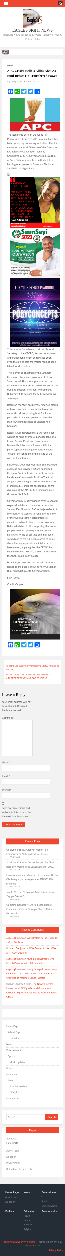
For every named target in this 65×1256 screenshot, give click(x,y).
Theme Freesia (32, 1246)
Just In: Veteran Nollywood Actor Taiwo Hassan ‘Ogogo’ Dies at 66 (30, 894)
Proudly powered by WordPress (19, 1242)
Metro (11, 1081)
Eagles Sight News (32, 30)
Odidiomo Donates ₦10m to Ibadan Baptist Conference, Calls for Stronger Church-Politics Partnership (30, 909)
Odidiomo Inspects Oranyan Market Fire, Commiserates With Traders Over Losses (27, 852)
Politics (10, 1068)
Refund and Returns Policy (20, 1169)
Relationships (13, 1099)
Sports (11, 1056)
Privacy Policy (13, 1163)
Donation (15, 1038)
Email (6, 776)
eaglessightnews (15, 82)
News (10, 66)
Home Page (12, 1026)
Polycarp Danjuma (15, 948)
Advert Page (14, 1032)
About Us (11, 1139)
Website (6, 790)
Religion (15, 1092)
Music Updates (17, 1062)
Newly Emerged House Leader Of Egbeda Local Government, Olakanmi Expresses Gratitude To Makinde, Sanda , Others (32, 973)
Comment (8, 718)
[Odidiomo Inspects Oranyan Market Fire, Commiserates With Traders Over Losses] (5, 52)
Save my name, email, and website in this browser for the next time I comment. (17, 812)
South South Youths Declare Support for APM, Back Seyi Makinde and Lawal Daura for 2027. (30, 865)
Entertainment (13, 1050)
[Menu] (5, 3)
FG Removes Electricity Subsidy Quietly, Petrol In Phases (32, 667)
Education (11, 1075)
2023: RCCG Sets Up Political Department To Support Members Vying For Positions (29, 676)
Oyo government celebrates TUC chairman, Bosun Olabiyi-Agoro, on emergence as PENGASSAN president (32, 879)
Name (6, 762)
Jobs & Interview (18, 1086)
